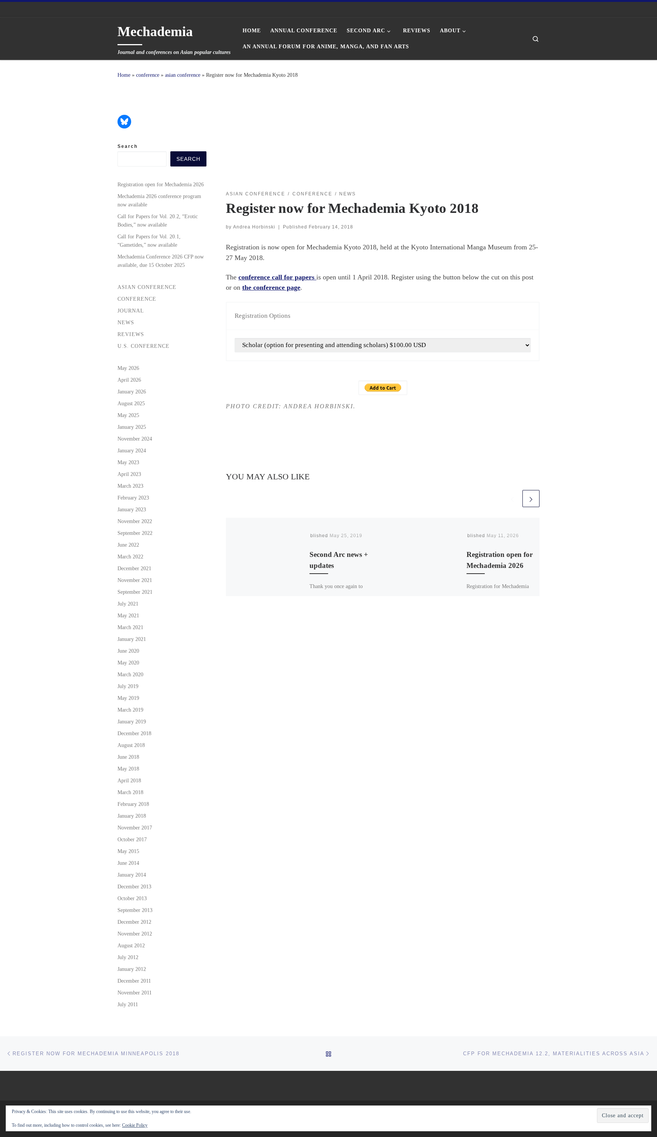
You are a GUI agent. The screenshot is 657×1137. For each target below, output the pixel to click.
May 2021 (128, 615)
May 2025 (128, 415)
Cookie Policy (135, 1125)
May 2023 (128, 462)
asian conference (182, 75)
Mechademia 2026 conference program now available (159, 200)
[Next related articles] (531, 498)
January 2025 (131, 427)
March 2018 (130, 792)
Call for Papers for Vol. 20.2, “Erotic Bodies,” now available (157, 220)
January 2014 (131, 875)
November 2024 (134, 439)
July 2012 (127, 957)
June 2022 (128, 545)
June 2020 (128, 651)
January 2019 (131, 721)
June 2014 (128, 863)
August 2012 (131, 945)
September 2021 (134, 592)
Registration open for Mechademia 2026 (160, 184)
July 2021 (127, 604)
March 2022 (130, 556)
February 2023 (133, 498)
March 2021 (130, 627)
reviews (130, 334)
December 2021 (134, 568)
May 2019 (128, 698)
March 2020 (130, 674)
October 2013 (132, 898)
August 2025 (131, 403)
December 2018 (134, 733)
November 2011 (134, 993)
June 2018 (128, 757)
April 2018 (129, 780)
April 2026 (129, 380)
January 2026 (131, 392)
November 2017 (134, 828)
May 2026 (128, 368)
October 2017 (132, 839)
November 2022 (134, 521)
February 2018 (133, 804)
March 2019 (130, 710)
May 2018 (128, 769)
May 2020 (128, 663)
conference (147, 75)
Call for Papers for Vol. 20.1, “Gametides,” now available (149, 240)
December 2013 (134, 886)
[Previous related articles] (512, 498)
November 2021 (134, 580)
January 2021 (131, 639)
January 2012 (131, 969)
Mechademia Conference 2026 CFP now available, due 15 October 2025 (160, 261)
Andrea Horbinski (254, 227)
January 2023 (131, 509)
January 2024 (131, 450)
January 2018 (131, 816)
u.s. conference (143, 346)
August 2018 (131, 745)
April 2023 (129, 474)
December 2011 (134, 981)
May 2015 (128, 851)
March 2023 (130, 486)
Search (127, 146)
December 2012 (134, 922)
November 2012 (134, 934)
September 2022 (134, 533)
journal (130, 311)
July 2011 (127, 1004)
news (125, 322)
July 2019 (127, 686)
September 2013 (134, 910)
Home (123, 75)
